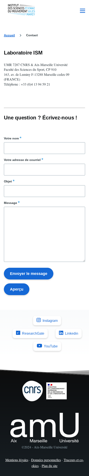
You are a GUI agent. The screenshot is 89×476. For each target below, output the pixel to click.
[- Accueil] (21, 10)
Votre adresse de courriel (22, 160)
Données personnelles (46, 460)
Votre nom (11, 138)
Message (10, 203)
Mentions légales (16, 460)
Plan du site (49, 465)
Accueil (9, 35)
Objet (8, 181)
